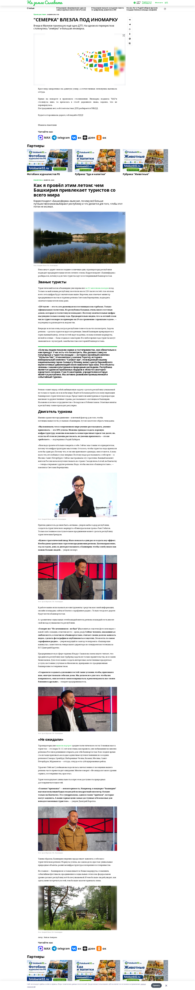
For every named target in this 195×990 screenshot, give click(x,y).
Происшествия (40, 14)
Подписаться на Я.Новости (147, 2)
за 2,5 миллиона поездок (97, 288)
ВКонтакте (159, 2)
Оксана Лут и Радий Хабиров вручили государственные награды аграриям (142, 9)
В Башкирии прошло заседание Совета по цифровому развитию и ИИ (107, 9)
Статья (30, 8)
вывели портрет (64, 745)
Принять (156, 985)
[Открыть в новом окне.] (44, 137)
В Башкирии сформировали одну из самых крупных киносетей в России (71, 9)
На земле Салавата (44, 2)
